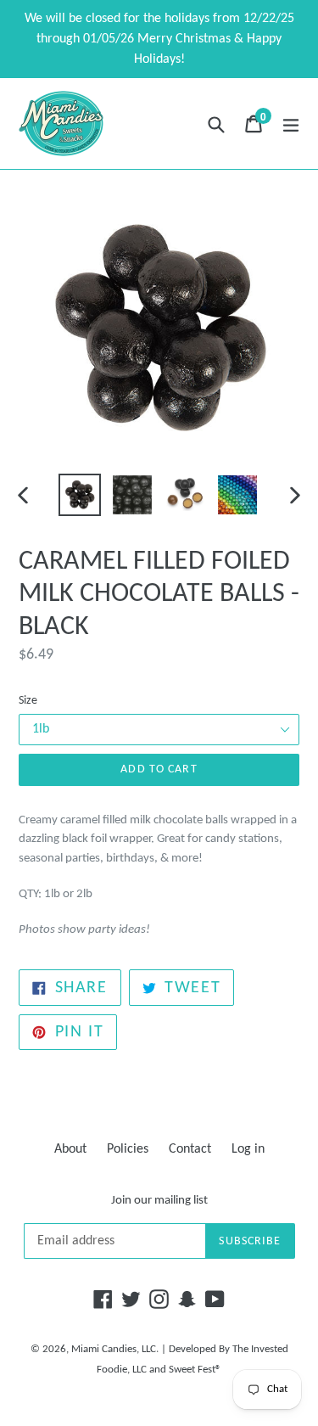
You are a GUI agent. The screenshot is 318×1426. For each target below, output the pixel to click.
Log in (248, 1149)
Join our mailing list (159, 1200)
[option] (79, 494)
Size (28, 700)
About (70, 1149)
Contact (190, 1149)
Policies (127, 1149)
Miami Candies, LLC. (115, 1349)
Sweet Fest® (195, 1369)
